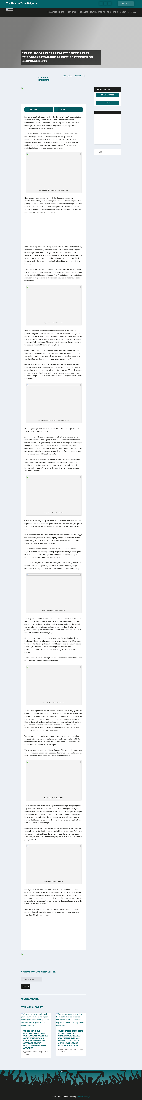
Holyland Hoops (55, 12)
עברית (133, 12)
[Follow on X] (105, 3)
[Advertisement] (55, 230)
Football (71, 12)
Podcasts (83, 12)
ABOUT (123, 12)
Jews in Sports (97, 12)
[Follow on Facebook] (101, 3)
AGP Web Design (83, 1096)
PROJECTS (111, 12)
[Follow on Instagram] (109, 3)
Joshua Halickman (44, 78)
